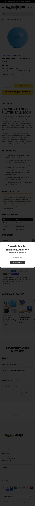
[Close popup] (33, 240)
